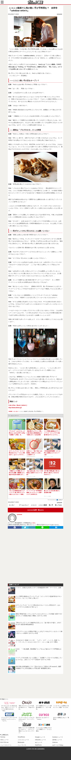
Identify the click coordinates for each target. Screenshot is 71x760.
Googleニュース (40, 737)
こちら (33, 523)
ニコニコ (33, 505)
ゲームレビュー (24, 505)
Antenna (55, 742)
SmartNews (21, 737)
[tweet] (25, 527)
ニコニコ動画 (43, 505)
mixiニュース (4, 739)
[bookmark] (56, 527)
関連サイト (4, 699)
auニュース (38, 742)
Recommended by (52, 499)
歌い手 (51, 505)
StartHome (38, 745)
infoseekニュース (40, 739)
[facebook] (15, 527)
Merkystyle (21, 742)
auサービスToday (57, 745)
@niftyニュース (57, 739)
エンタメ (11, 505)
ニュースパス (22, 745)
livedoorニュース (57, 737)
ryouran (59, 14)
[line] (42, 527)
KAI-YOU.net (4, 742)
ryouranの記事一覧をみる (35, 510)
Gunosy (2, 737)
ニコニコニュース (23, 739)
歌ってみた (58, 505)
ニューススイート (6, 745)
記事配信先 (4, 735)
